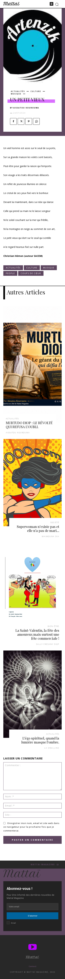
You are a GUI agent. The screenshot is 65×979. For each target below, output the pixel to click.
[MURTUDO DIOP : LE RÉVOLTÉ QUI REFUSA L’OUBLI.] (32, 364)
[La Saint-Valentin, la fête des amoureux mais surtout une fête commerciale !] (32, 586)
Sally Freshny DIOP (47, 644)
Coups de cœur (31, 273)
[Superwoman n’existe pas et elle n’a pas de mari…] (32, 482)
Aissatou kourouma (26, 108)
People (10, 273)
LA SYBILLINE (51, 748)
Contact (32, 966)
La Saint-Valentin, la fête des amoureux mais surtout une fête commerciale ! (37, 634)
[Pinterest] (28, 121)
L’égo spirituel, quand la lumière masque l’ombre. (40, 740)
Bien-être (53, 626)
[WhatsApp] (36, 121)
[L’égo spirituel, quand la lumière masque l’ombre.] (32, 694)
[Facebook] (13, 121)
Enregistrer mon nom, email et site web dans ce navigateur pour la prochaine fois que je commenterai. (31, 827)
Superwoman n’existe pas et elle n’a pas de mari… (38, 528)
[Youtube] (32, 947)
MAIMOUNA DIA (50, 536)
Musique (16, 94)
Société (54, 522)
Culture (35, 91)
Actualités (18, 91)
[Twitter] (21, 121)
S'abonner (32, 915)
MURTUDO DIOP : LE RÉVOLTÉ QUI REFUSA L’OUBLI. (29, 424)
